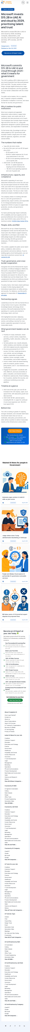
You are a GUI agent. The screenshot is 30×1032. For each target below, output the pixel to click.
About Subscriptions (10, 721)
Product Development (11, 771)
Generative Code (9, 927)
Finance (7, 746)
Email (6, 925)
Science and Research (11, 777)
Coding (6, 791)
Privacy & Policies (9, 731)
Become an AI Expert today (13, 53)
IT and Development (10, 758)
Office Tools (8, 797)
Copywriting (8, 921)
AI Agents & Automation (11, 789)
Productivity (8, 935)
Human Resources (10, 754)
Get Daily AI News (15, 431)
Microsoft (7, 855)
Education (7, 742)
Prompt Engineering (10, 799)
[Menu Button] (27, 2)
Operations (8, 767)
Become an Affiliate (10, 727)
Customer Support (10, 740)
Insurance (7, 756)
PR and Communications (11, 769)
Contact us (8, 717)
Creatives (7, 738)
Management (8, 763)
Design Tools (8, 923)
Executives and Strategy (11, 744)
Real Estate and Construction (13, 773)
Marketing (7, 765)
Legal (6, 760)
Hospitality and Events (11, 752)
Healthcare (8, 750)
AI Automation (9, 945)
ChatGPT (7, 851)
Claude (6, 853)
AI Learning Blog (9, 729)
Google (7, 857)
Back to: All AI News (8, 9)
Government (13, 45)
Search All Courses (10, 723)
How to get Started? (10, 715)
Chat (6, 919)
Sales (6, 775)
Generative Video (9, 801)
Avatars (7, 917)
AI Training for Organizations (13, 725)
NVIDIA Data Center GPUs (20, 221)
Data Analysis (8, 793)
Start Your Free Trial (15, 700)
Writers (7, 779)
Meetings (7, 931)
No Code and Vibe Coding (12, 933)
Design (6, 795)
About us (7, 719)
